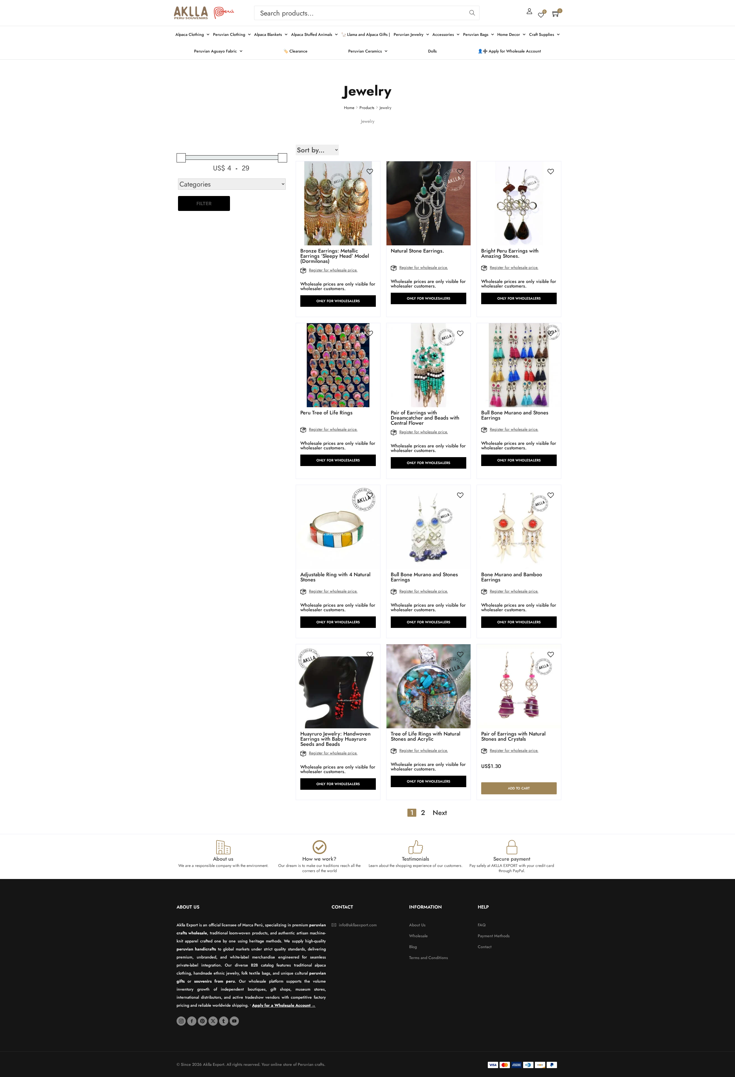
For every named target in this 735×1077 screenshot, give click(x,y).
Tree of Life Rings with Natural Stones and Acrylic (425, 736)
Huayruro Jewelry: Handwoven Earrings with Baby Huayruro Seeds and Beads (335, 739)
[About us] (223, 847)
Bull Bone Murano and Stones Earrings (514, 415)
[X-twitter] (213, 1021)
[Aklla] (191, 13)
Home (349, 107)
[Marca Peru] (224, 13)
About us (223, 859)
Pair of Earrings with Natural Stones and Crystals (513, 736)
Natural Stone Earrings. (417, 251)
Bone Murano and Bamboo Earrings (511, 577)
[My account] (529, 11)
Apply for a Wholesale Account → (284, 1005)
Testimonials (415, 859)
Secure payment (511, 859)
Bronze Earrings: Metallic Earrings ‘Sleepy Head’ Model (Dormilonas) (334, 256)
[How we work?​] (319, 847)
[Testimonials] (416, 847)
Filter (204, 203)
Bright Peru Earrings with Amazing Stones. (510, 253)
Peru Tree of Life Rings (326, 412)
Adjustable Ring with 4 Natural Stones (335, 577)
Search (472, 13)
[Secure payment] (512, 847)
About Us (188, 907)
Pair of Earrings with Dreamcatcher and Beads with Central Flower (425, 418)
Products (366, 107)
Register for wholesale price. (333, 270)
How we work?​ (319, 859)
